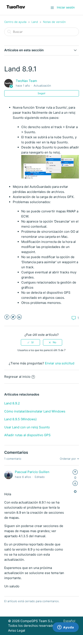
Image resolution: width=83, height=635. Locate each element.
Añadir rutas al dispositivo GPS (27, 435)
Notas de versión (54, 22)
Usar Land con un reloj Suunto (27, 427)
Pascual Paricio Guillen (32, 472)
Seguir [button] (41, 93)
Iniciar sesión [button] (66, 7)
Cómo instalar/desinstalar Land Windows (34, 411)
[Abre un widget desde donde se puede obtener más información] (66, 627)
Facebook (7, 317)
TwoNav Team (26, 81)
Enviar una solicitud (59, 363)
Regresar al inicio (17, 377)
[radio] (30, 342)
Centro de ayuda (15, 22)
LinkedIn (19, 317)
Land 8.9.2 (12, 403)
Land (34, 22)
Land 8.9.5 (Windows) (20, 419)
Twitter (13, 317)
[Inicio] (15, 10)
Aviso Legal (16, 630)
